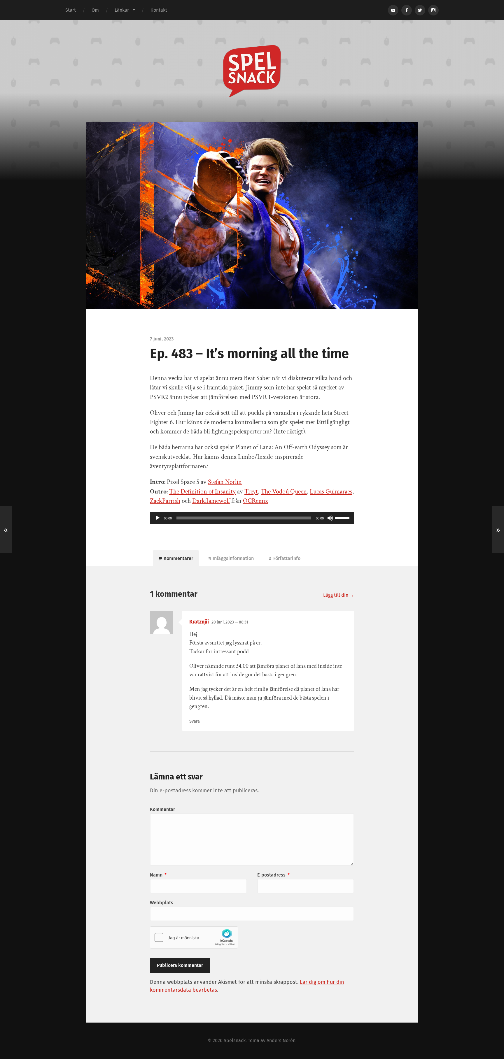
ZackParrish (165, 501)
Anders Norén (281, 1040)
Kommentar (162, 809)
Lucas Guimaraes (331, 491)
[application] (252, 518)
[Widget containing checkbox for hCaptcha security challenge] (194, 937)
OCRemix (255, 501)
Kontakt (158, 10)
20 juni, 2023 (229, 622)
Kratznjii (199, 622)
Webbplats (161, 902)
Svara (194, 721)
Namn (158, 875)
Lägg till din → (338, 595)
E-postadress (273, 875)
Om (95, 10)
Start (70, 10)
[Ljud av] (330, 518)
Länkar (122, 10)
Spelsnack (235, 1040)
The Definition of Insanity (202, 491)
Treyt (251, 491)
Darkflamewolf (211, 501)
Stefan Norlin (225, 482)
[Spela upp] (157, 518)
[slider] (343, 517)
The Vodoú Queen (284, 491)
